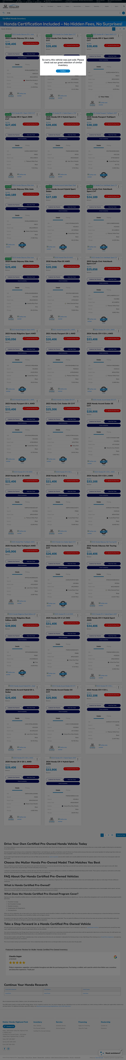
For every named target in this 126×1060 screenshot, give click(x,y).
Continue (63, 71)
